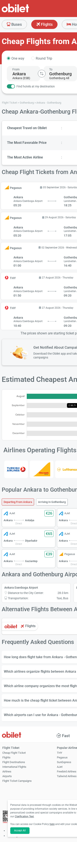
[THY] (16, 469)
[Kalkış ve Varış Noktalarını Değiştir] (42, 73)
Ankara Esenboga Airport (21, 587)
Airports (7, 776)
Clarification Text (24, 816)
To (50, 69)
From (15, 69)
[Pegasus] (41, 469)
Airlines (6, 771)
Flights (46, 24)
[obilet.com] (26, 12)
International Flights (14, 766)
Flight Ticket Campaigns (17, 780)
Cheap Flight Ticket (14, 752)
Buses (16, 24)
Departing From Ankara (18, 502)
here (52, 824)
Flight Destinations (13, 762)
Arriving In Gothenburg (52, 502)
